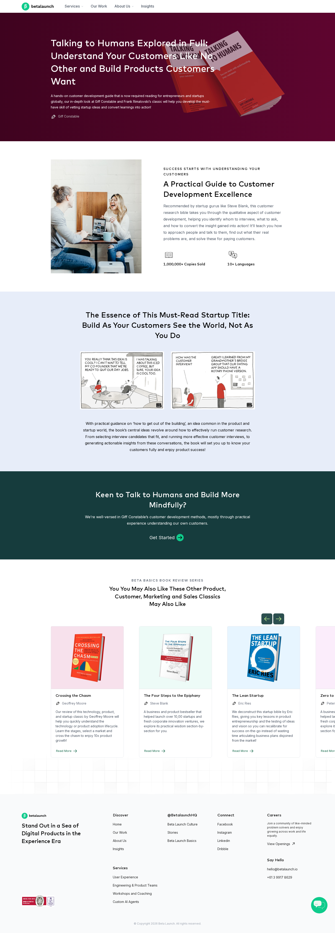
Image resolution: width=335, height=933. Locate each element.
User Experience (125, 877)
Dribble (222, 849)
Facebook (225, 824)
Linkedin (223, 841)
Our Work (99, 6)
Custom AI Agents (126, 902)
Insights (147, 6)
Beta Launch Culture (183, 824)
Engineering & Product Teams (135, 885)
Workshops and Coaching (132, 893)
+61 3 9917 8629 (279, 877)
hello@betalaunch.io (282, 869)
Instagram (224, 832)
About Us (119, 841)
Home (117, 824)
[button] (74, 6)
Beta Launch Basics (182, 841)
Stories (173, 832)
